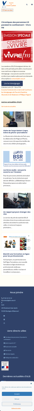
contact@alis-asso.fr (18, 79)
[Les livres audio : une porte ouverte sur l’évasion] (17, 160)
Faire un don (8, 10)
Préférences (17, 404)
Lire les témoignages (12, 83)
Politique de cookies (16, 408)
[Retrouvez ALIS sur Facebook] (17, 316)
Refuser (17, 399)
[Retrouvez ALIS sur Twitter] (17, 319)
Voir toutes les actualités (8, 106)
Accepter (17, 394)
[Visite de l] (17, 120)
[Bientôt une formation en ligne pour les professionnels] (17, 244)
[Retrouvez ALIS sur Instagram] (17, 323)
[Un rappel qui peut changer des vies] (17, 202)
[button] (31, 383)
